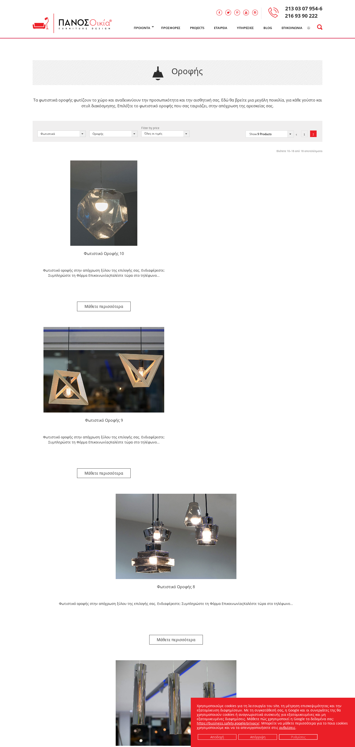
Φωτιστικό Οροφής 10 (104, 253)
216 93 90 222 (301, 15)
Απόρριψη (257, 736)
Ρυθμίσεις (298, 736)
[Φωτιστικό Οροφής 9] (104, 369)
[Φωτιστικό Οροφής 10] (104, 203)
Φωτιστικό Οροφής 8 (176, 586)
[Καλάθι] (314, 28)
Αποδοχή (217, 736)
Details (104, 306)
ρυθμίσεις (287, 727)
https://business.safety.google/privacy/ (228, 723)
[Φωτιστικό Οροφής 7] (176, 703)
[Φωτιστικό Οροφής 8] (176, 536)
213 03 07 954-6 (303, 8)
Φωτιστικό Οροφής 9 (104, 420)
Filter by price (150, 128)
